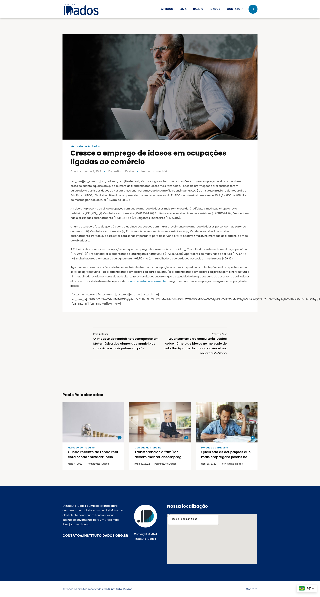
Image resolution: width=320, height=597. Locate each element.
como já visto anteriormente (147, 281)
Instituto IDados (123, 171)
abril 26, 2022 (208, 463)
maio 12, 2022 (142, 463)
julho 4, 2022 (75, 463)
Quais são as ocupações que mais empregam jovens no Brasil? (226, 457)
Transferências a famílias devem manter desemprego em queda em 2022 (159, 457)
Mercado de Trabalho (85, 146)
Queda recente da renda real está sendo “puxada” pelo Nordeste (93, 457)
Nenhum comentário (154, 171)
